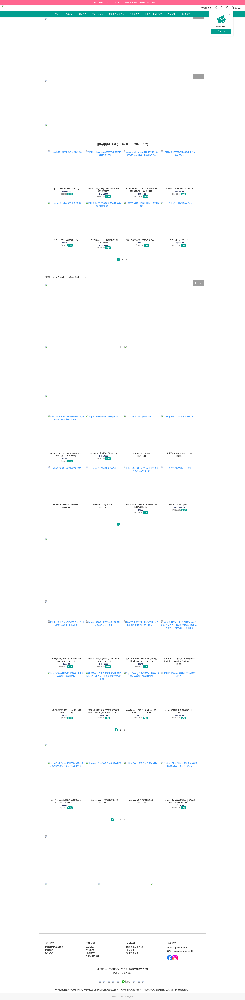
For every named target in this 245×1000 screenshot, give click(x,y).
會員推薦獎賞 (132, 952)
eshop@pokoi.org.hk (183, 950)
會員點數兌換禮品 (117, 13)
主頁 (57, 13)
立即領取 (221, 31)
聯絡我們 (186, 13)
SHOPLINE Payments (127, 997)
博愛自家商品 (98, 13)
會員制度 (130, 950)
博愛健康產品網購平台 (55, 947)
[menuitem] (118, 259)
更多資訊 (171, 13)
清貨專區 (83, 13)
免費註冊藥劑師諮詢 (153, 13)
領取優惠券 (135, 13)
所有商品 (68, 13)
